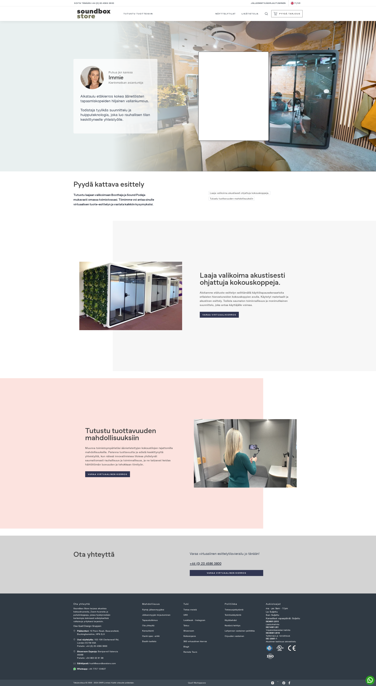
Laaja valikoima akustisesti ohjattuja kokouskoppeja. (239, 193)
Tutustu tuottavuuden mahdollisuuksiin (231, 198)
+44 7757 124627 (91, 669)
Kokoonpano (189, 636)
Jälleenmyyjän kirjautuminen (156, 615)
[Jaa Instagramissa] (272, 683)
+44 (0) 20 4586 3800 (205, 563)
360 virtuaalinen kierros (195, 641)
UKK (185, 615)
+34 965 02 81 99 (95, 658)
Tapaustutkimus (150, 620)
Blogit (186, 646)
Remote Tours (190, 652)
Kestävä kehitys (232, 625)
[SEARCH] (266, 14)
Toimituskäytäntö (233, 615)
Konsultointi (148, 631)
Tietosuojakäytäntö (234, 609)
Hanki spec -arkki (151, 636)
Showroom (188, 631)
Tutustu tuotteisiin (138, 13)
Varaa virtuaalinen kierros (107, 474)
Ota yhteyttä (148, 625)
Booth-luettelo (149, 641)
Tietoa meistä (190, 609)
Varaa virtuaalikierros (219, 315)
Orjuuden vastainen (234, 636)
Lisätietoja (250, 13)
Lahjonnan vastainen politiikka (240, 631)
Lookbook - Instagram (194, 620)
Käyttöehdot (231, 620)
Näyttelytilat (225, 13)
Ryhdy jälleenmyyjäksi (153, 609)
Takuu (186, 625)
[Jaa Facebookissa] (289, 683)
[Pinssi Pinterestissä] (283, 683)
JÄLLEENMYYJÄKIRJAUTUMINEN (268, 3)
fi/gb (297, 3)
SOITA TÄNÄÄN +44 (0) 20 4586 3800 (94, 3)
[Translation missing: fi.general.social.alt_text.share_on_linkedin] (278, 683)
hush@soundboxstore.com (96, 663)
